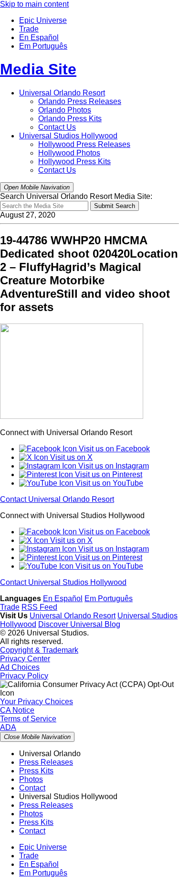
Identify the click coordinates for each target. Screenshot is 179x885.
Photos (64, 110)
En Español (39, 37)
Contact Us (57, 127)
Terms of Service (28, 719)
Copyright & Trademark (39, 650)
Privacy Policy (24, 676)
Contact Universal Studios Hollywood (63, 582)
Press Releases (79, 101)
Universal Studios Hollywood (68, 136)
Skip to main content (34, 4)
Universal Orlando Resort (62, 93)
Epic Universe (43, 20)
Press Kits (70, 119)
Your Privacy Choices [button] (36, 702)
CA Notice (17, 710)
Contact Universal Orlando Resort (57, 499)
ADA (8, 727)
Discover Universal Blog (79, 624)
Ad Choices (20, 667)
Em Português (43, 46)
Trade (29, 29)
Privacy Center (25, 659)
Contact (32, 788)
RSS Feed (39, 607)
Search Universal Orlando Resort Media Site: (76, 196)
